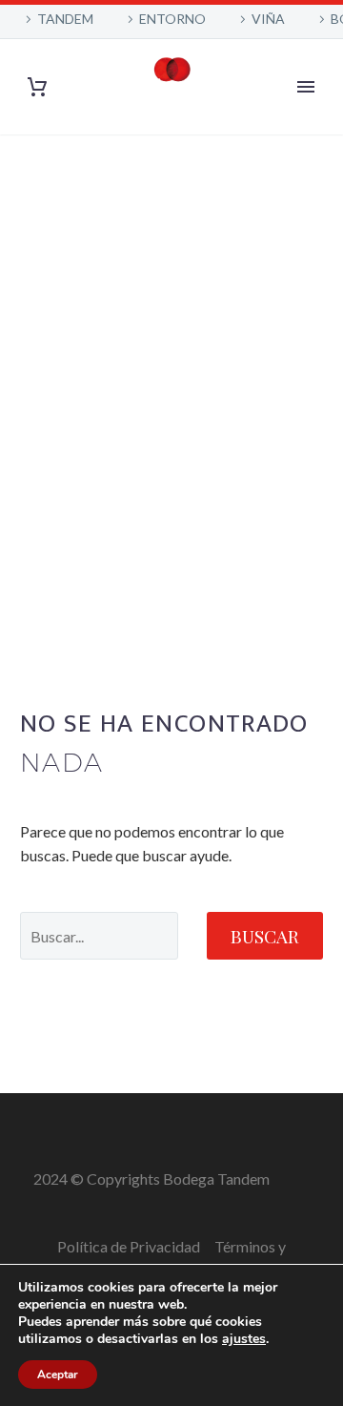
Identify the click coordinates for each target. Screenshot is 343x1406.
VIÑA (268, 18)
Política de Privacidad (128, 1246)
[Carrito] (37, 87)
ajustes (244, 1339)
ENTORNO (172, 18)
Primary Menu (306, 86)
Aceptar (57, 1374)
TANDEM (65, 18)
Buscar (265, 935)
